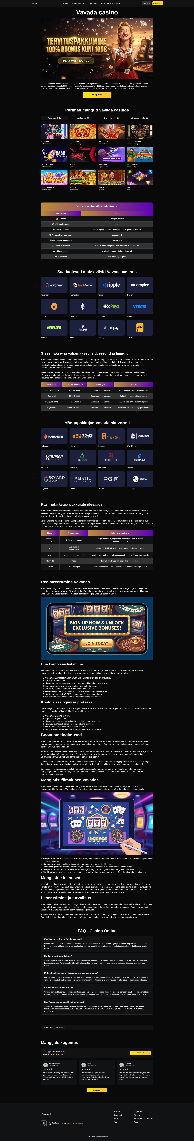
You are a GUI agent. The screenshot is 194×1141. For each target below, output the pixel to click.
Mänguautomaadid (138, 118)
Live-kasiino (81, 118)
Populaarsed (53, 118)
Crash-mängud (109, 118)
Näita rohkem (97, 1090)
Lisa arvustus (140, 1053)
